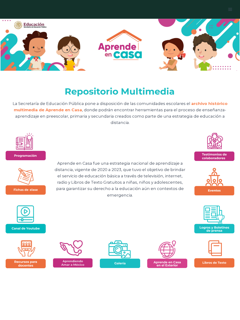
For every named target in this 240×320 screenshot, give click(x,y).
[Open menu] (230, 9)
